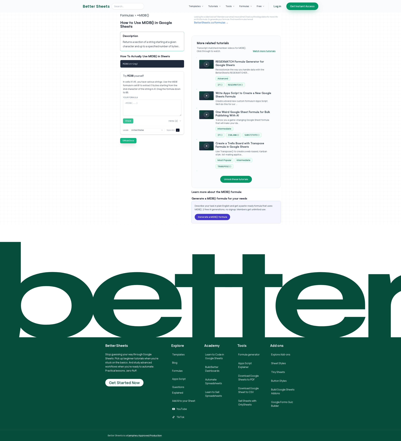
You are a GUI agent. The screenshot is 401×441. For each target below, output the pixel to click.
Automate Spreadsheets (213, 381)
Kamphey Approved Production (144, 435)
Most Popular (224, 160)
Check (128, 121)
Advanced (223, 78)
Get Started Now (124, 382)
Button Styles (279, 380)
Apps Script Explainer (245, 365)
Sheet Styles (278, 363)
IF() (220, 85)
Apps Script (179, 379)
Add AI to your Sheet (183, 401)
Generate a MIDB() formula (212, 216)
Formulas (244, 6)
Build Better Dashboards (212, 368)
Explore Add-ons (280, 354)
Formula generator (249, 354)
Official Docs (128, 140)
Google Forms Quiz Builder (282, 404)
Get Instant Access (302, 6)
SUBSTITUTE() (252, 135)
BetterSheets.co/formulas (209, 22)
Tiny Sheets (278, 372)
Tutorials (213, 6)
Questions (178, 387)
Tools (229, 6)
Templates (195, 6)
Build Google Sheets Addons (282, 391)
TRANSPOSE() (224, 166)
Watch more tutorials (264, 51)
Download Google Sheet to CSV (248, 390)
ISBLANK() (233, 135)
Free (259, 6)
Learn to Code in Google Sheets (214, 356)
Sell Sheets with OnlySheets (247, 402)
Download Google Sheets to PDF (248, 377)
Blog (174, 362)
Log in (277, 6)
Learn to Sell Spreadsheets (213, 394)
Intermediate (224, 128)
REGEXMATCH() (235, 85)
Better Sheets (96, 6)
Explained (177, 392)
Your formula (130, 97)
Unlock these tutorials (236, 179)
